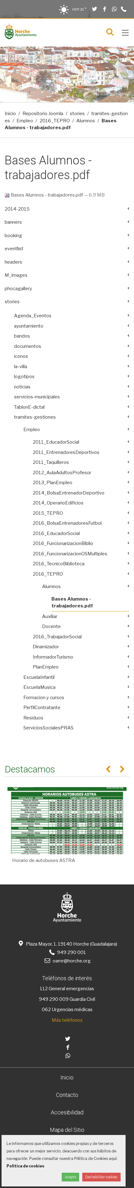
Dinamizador (46, 647)
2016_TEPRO (55, 121)
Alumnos (85, 121)
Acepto (70, 1177)
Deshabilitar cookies (101, 1177)
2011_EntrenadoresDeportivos (66, 452)
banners (13, 222)
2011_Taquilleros (51, 462)
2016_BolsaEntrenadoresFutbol (67, 523)
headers (13, 262)
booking (13, 235)
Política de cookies (25, 1166)
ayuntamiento (28, 326)
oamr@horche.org (71, 961)
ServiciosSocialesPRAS (48, 728)
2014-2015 (17, 209)
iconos (21, 356)
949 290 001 (71, 952)
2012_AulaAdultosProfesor (62, 472)
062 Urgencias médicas (67, 1009)
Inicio (10, 113)
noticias (22, 387)
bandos (22, 336)
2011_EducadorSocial (56, 442)
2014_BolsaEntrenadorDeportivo (68, 493)
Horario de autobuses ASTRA (43, 860)
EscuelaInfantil (39, 677)
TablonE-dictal (29, 407)
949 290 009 (54, 999)
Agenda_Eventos (32, 316)
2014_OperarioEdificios (58, 503)
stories (77, 113)
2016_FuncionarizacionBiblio (63, 543)
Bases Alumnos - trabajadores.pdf (47, 195)
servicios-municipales (37, 397)
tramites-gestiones (35, 417)
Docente (51, 626)
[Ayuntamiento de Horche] (20, 38)
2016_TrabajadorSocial (57, 637)
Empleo (25, 121)
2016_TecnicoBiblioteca (58, 564)
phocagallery (18, 288)
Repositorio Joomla (42, 113)
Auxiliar (49, 616)
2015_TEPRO (48, 513)
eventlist (14, 248)
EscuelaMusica (39, 687)
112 (44, 988)
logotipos (24, 376)
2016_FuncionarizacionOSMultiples (70, 554)
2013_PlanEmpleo (52, 482)
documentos (27, 346)
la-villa (20, 366)
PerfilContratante (41, 707)
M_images (16, 275)
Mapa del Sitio (67, 1130)
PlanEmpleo (46, 667)
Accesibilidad (67, 1112)
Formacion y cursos (43, 697)
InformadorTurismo (53, 657)
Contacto (67, 1095)
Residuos (33, 718)
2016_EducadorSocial (56, 533)
